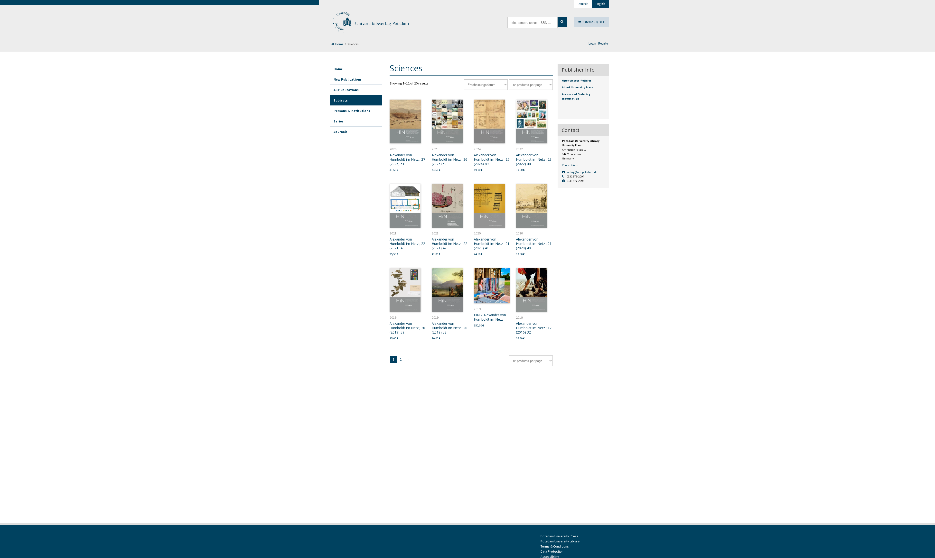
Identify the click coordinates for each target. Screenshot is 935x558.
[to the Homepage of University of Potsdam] (342, 23)
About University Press (577, 87)
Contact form (570, 165)
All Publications (346, 90)
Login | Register (599, 43)
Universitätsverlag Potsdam (382, 23)
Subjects (341, 100)
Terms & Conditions (555, 546)
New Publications (348, 79)
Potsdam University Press (559, 536)
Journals (340, 132)
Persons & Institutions (352, 111)
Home (339, 44)
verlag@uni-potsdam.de (581, 172)
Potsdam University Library (560, 541)
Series (339, 121)
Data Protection (552, 551)
